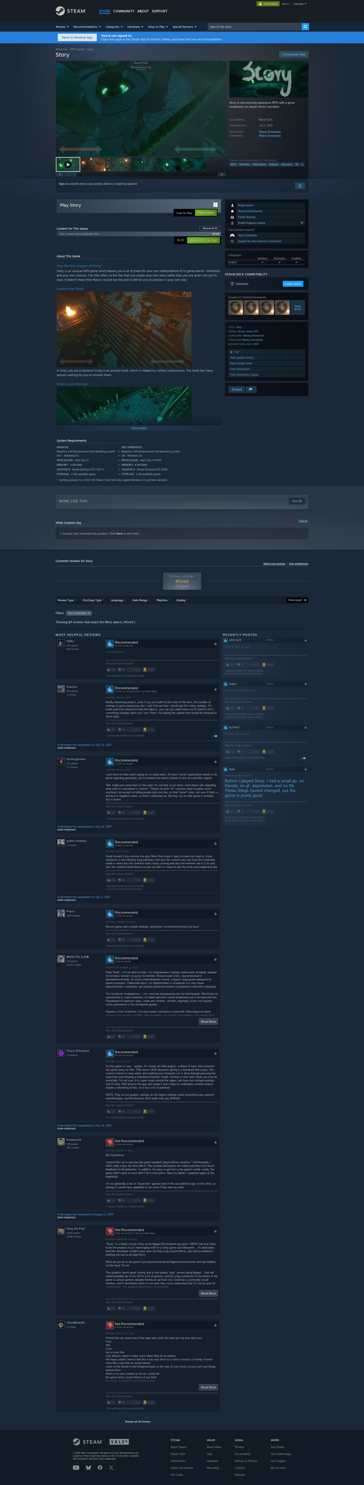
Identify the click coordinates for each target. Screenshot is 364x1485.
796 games (72, 1144)
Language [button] (117, 600)
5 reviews (71, 1327)
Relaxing (273, 164)
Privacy (239, 1447)
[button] (62, 27)
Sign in (63, 183)
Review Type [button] (66, 600)
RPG (233, 164)
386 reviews (73, 649)
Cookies (240, 1467)
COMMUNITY (123, 11)
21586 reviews (74, 1236)
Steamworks (178, 1461)
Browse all (210, 228)
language (299, 3)
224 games (72, 961)
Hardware (212, 1461)
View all (303, 521)
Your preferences (298, 563)
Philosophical (259, 164)
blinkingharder (76, 759)
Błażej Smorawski (270, 131)
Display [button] (181, 600)
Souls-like (244, 164)
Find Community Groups (244, 374)
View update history (242, 357)
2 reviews (71, 845)
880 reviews (73, 1147)
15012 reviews (74, 965)
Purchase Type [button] (92, 600)
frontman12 (74, 1139)
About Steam (179, 1447)
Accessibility (242, 1454)
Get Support (278, 1461)
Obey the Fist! (76, 1228)
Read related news (241, 363)
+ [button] (302, 164)
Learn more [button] (293, 283)
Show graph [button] (295, 600)
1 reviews (71, 694)
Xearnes (72, 686)
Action (241, 331)
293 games (72, 691)
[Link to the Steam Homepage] (71, 14)
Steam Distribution (182, 1467)
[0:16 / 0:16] (141, 108)
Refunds (240, 1474)
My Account (278, 1467)
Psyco (71, 911)
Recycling (213, 1467)
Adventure (286, 164)
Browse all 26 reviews (137, 1421)
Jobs (210, 1454)
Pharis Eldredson (78, 1050)
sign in (285, 3)
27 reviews (72, 767)
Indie (249, 331)
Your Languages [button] (77, 613)
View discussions (240, 369)
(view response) (66, 747)
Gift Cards (177, 1474)
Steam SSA (178, 1454)
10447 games (73, 1233)
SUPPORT (159, 11)
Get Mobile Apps (281, 1454)
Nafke (70, 641)
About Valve (214, 1447)
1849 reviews (73, 915)
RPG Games (77, 49)
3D (296, 164)
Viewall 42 (297, 307)
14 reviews (72, 1055)
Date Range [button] (139, 600)
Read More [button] (208, 1021)
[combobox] (255, 26)
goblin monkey (76, 840)
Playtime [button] (162, 600)
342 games (72, 645)
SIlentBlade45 (75, 1322)
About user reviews (274, 563)
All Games (62, 49)
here (119, 533)
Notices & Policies (246, 1461)
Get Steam (277, 1447)
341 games (72, 763)
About (143, 11)
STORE (104, 11)
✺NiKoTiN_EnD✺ (78, 956)
